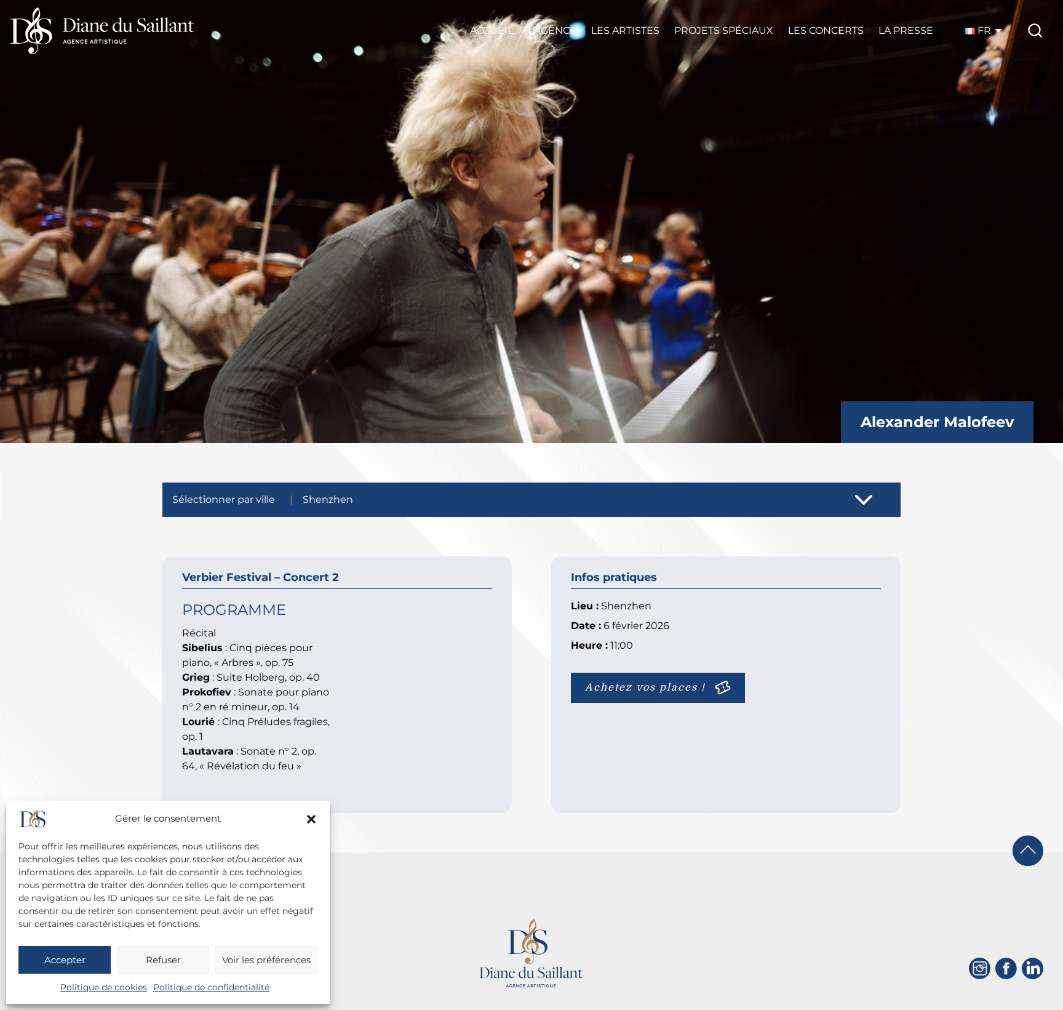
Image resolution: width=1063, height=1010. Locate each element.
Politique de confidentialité (211, 987)
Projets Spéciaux (723, 30)
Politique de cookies (103, 987)
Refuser (163, 960)
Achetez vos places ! (645, 687)
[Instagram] (979, 968)
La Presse (905, 30)
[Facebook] (1006, 968)
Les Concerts (826, 30)
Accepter (65, 960)
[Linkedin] (1032, 968)
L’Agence (552, 30)
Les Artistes (625, 30)
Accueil (491, 30)
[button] (311, 819)
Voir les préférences (266, 960)
